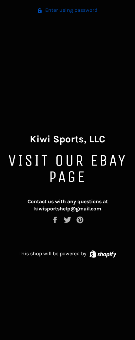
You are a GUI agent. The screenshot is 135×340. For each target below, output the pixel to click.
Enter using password (70, 10)
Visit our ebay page (67, 168)
